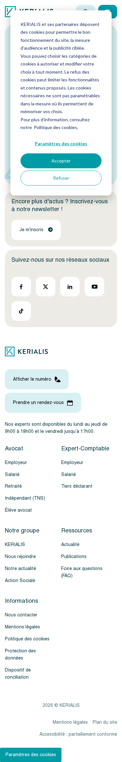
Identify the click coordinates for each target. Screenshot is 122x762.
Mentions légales (22, 627)
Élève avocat (18, 510)
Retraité (13, 486)
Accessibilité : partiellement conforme (78, 734)
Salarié (12, 474)
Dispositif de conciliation (18, 673)
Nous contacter (21, 615)
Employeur (16, 462)
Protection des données (20, 654)
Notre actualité (20, 568)
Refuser (61, 178)
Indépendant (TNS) (25, 498)
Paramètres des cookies (61, 143)
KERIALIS (15, 544)
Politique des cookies (27, 639)
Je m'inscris (31, 229)
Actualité (70, 544)
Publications (74, 556)
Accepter (61, 160)
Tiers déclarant (76, 486)
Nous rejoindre (20, 556)
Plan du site (105, 722)
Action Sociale (20, 580)
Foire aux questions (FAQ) (81, 572)
